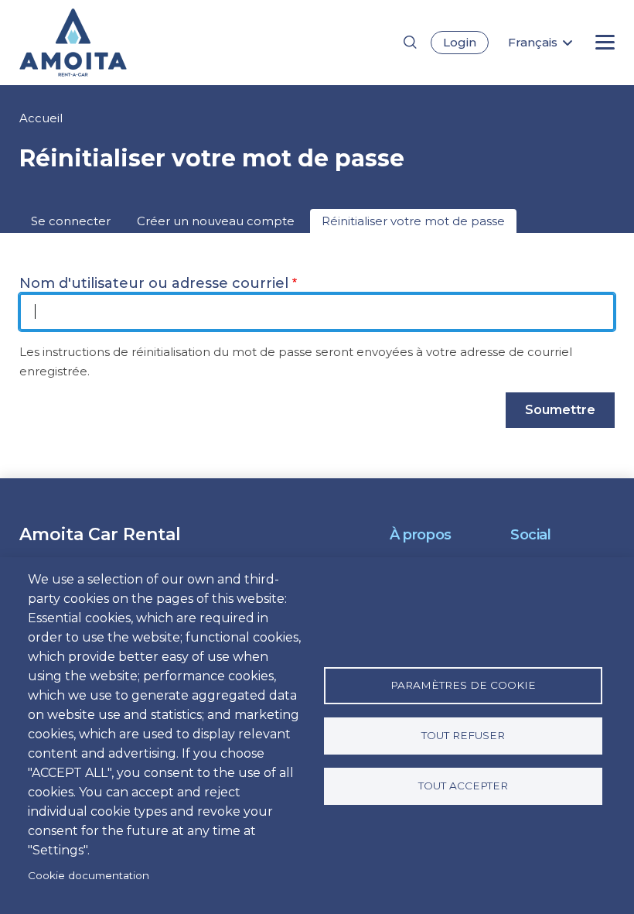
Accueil (41, 118)
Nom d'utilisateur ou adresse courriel (153, 283)
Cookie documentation (88, 875)
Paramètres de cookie (463, 685)
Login (459, 42)
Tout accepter (463, 785)
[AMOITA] (98, 42)
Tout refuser (463, 735)
